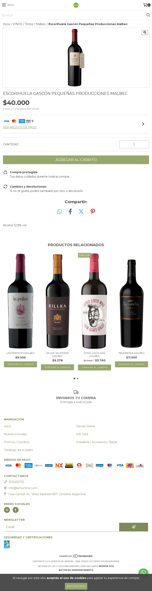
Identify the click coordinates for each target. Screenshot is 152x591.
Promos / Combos (16, 442)
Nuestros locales (15, 434)
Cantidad (11, 144)
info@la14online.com (23, 488)
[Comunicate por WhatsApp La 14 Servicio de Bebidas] (143, 573)
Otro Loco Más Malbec (94, 354)
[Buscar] (148, 15)
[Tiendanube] (76, 557)
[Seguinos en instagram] (7, 510)
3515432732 (16, 482)
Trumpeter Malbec (131, 353)
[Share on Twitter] (81, 212)
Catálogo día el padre (18, 450)
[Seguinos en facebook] (16, 510)
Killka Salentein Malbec (58, 354)
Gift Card (82, 434)
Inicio (6, 24)
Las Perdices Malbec (20, 353)
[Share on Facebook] (70, 212)
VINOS (17, 24)
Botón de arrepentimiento (76, 570)
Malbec (41, 24)
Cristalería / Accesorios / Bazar (96, 442)
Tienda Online (85, 426)
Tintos (29, 24)
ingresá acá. (106, 566)
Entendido (76, 586)
